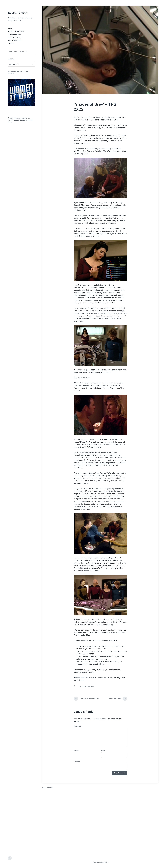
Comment (78, 726)
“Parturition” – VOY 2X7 (84, 813)
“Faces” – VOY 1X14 (143, 813)
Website (77, 761)
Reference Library (15, 37)
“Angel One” (83, 460)
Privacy (10, 43)
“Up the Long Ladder (106, 463)
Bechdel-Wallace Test (16, 31)
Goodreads (15, 118)
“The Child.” (94, 571)
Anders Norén (103, 862)
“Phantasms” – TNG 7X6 (55, 851)
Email (103, 750)
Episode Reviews (14, 34)
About (10, 28)
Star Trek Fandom (14, 40)
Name (76, 750)
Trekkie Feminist (18, 13)
